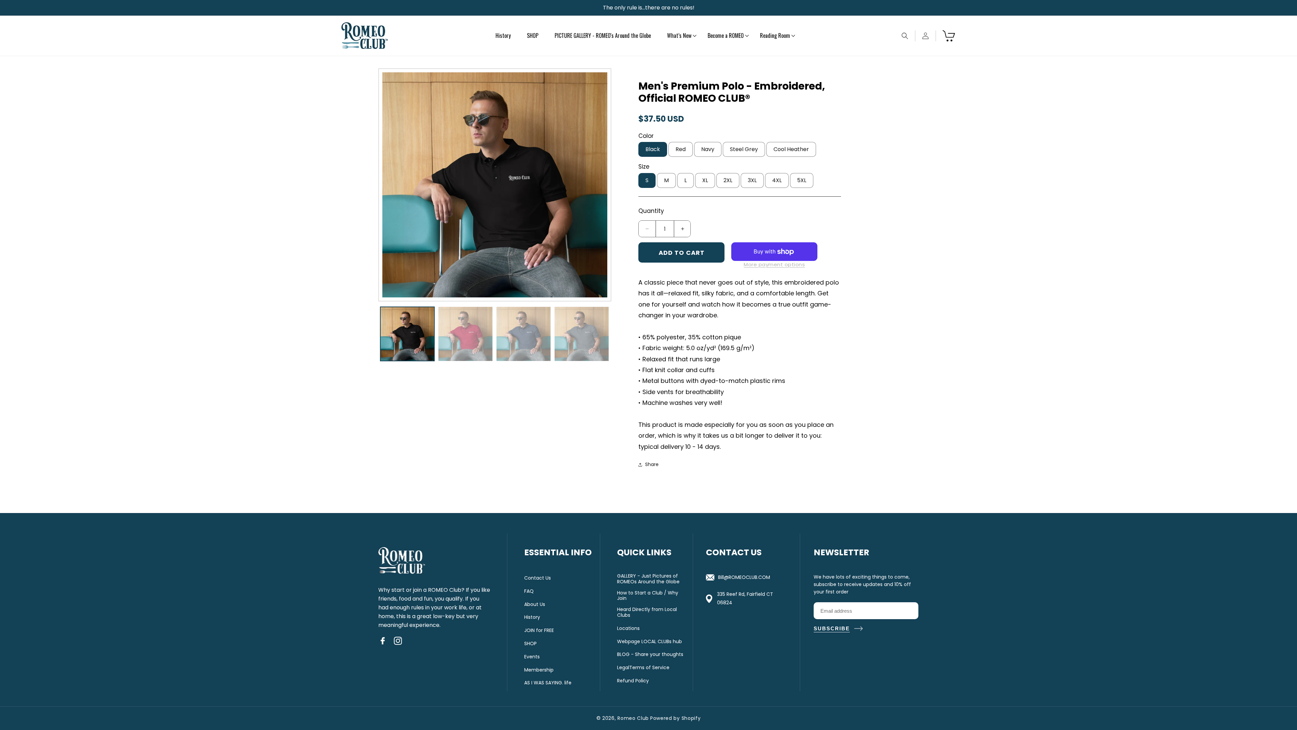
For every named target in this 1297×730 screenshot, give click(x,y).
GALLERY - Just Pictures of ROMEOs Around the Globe (648, 579)
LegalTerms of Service (643, 668)
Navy (707, 149)
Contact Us (537, 578)
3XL (752, 180)
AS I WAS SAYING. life (547, 683)
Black (652, 149)
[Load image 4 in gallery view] (581, 334)
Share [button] (652, 464)
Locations (628, 628)
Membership (539, 670)
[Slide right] (599, 184)
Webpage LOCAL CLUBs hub (649, 641)
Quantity (651, 211)
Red (681, 149)
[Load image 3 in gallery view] (523, 334)
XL (705, 180)
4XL (777, 180)
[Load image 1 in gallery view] (407, 334)
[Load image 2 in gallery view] (465, 334)
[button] (679, 35)
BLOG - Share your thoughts (650, 654)
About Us (534, 604)
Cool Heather (791, 149)
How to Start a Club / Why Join (647, 596)
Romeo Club (633, 718)
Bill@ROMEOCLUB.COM (744, 577)
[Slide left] (390, 184)
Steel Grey (744, 149)
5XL (801, 180)
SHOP (530, 644)
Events (532, 657)
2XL (727, 180)
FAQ (529, 591)
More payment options (774, 264)
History (532, 617)
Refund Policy (633, 681)
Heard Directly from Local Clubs (647, 612)
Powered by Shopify (675, 718)
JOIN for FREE (539, 630)
